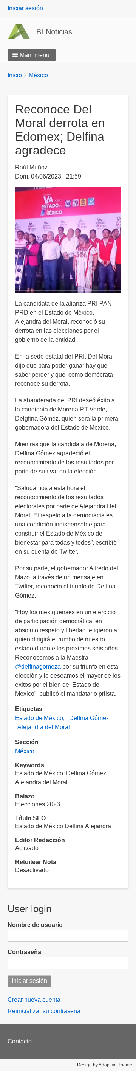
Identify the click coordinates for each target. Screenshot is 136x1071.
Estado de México (39, 718)
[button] (32, 55)
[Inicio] (22, 31)
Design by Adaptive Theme (104, 1065)
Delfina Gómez (89, 718)
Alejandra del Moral (43, 727)
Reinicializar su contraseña (44, 1011)
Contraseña (24, 952)
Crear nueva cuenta (34, 999)
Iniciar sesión (25, 8)
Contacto (20, 1041)
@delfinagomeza (38, 666)
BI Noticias (54, 32)
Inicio (15, 75)
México (38, 75)
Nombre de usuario (35, 925)
